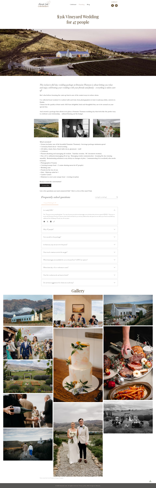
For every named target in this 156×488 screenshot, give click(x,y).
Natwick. (98, 485)
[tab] (49, 203)
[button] (44, 222)
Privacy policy (82, 485)
